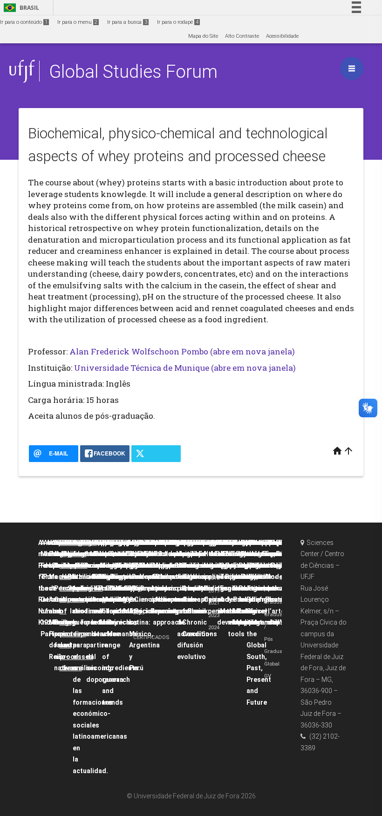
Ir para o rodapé (177, 22)
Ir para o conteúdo (24, 22)
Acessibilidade (282, 36)
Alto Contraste (242, 36)
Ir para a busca (127, 22)
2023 (213, 615)
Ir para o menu (77, 22)
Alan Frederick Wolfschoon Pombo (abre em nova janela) (182, 351)
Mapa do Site (203, 36)
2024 (213, 628)
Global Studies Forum (133, 71)
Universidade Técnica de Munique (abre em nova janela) (185, 367)
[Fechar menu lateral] (351, 68)
